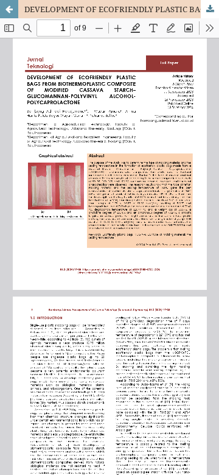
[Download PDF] (210, 9)
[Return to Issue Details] (9, 9)
